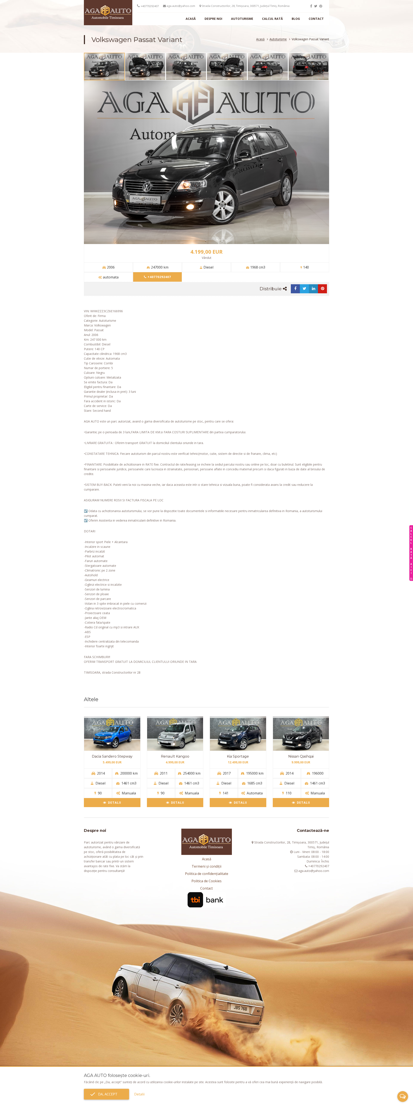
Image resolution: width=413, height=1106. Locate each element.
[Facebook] (311, 6)
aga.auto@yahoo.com (180, 6)
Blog (296, 18)
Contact (316, 18)
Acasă (191, 18)
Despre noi (213, 18)
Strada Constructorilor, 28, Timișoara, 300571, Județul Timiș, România (245, 6)
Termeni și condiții (206, 866)
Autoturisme (242, 18)
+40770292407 (150, 6)
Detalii (114, 802)
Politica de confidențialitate (206, 873)
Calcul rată (272, 18)
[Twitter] (315, 6)
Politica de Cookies (206, 881)
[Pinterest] (320, 6)
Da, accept (106, 1094)
